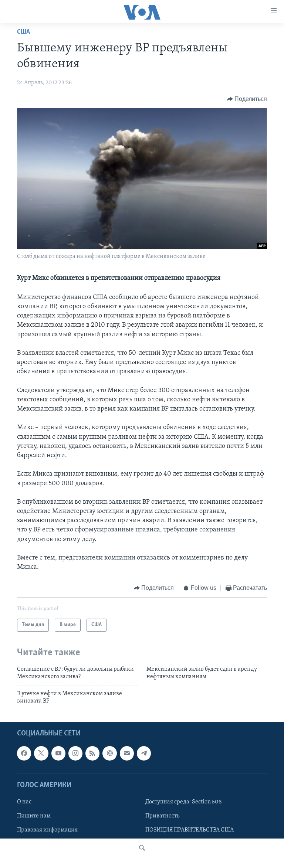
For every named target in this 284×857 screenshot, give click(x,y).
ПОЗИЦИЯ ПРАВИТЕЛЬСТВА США (189, 830)
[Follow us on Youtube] (58, 754)
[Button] (247, 99)
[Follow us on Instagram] (75, 754)
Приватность (162, 816)
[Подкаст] (109, 754)
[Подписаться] (127, 754)
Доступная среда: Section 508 (183, 802)
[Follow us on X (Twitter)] (41, 754)
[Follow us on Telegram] (144, 754)
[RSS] (92, 754)
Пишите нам (34, 816)
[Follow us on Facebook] (24, 754)
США (23, 32)
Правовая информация (47, 830)
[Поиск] (142, 848)
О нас (24, 802)
